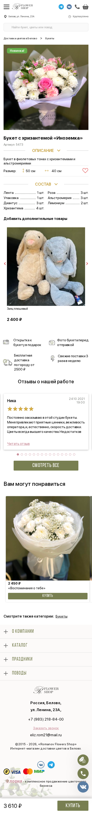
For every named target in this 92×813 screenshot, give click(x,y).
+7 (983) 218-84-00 (46, 719)
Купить (73, 806)
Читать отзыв (18, 444)
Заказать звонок (46, 728)
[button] (18, 454)
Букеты (61, 616)
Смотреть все (45, 465)
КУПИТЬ (47, 596)
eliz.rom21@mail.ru (46, 735)
